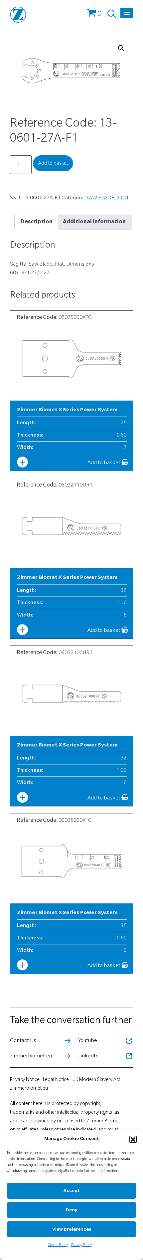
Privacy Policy (81, 1245)
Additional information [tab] (94, 222)
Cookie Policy (58, 1245)
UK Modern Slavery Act (96, 1080)
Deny (71, 1210)
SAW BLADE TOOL (107, 198)
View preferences (71, 1229)
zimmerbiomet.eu (29, 1089)
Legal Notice (56, 1080)
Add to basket (53, 164)
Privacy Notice (25, 1080)
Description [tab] (37, 222)
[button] (133, 1139)
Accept (72, 1191)
